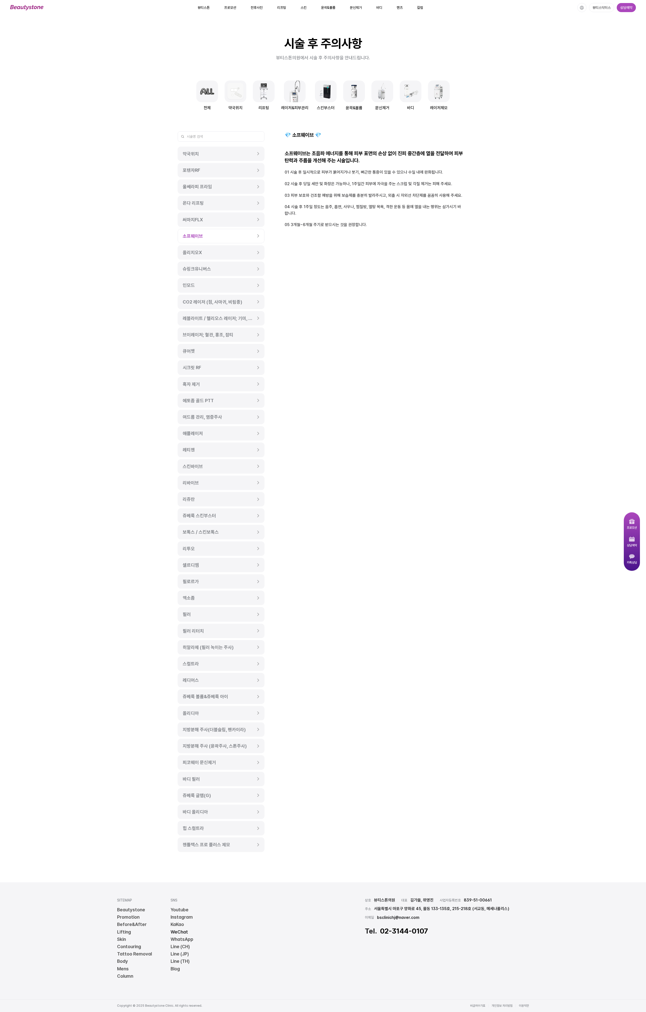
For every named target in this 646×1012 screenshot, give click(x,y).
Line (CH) (180, 946)
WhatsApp (182, 939)
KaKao (177, 924)
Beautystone (131, 909)
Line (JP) (180, 953)
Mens (123, 968)
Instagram (182, 917)
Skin (121, 939)
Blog (175, 968)
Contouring (129, 946)
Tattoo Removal (134, 953)
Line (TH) (180, 961)
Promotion (128, 917)
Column (125, 976)
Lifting (124, 932)
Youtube (180, 909)
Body (122, 961)
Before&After (132, 924)
